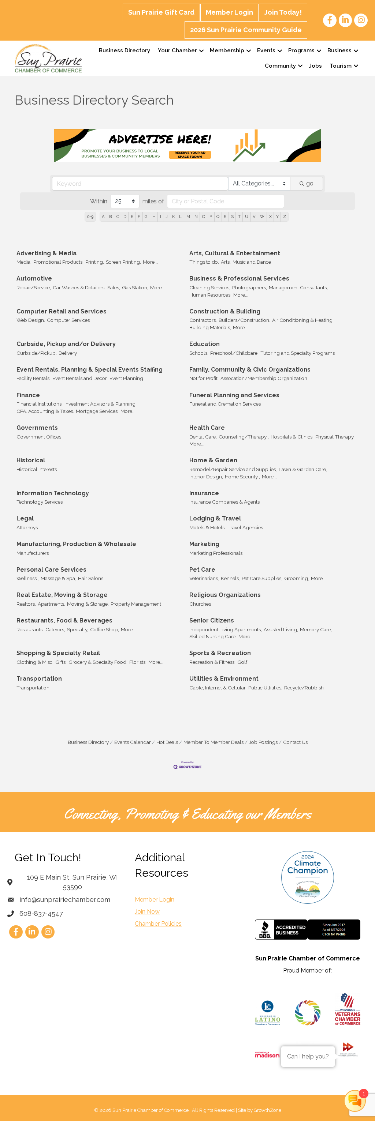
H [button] (154, 216)
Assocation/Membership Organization (263, 378)
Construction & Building (224, 311)
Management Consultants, (298, 287)
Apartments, (51, 604)
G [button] (146, 216)
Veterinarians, (204, 578)
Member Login (229, 12)
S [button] (232, 216)
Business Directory (124, 50)
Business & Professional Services (239, 278)
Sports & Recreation (220, 653)
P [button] (210, 216)
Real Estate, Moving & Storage (62, 594)
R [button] (225, 216)
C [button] (117, 216)
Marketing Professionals (215, 553)
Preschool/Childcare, (234, 353)
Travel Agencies (245, 527)
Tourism (341, 66)
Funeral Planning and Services (234, 395)
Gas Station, (135, 287)
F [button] (139, 216)
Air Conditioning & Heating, (303, 320)
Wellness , (27, 578)
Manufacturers (32, 553)
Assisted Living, (281, 629)
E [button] (132, 216)
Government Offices (38, 437)
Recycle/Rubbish (304, 688)
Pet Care (202, 569)
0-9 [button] (90, 216)
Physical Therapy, (334, 437)
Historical (30, 460)
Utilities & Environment (224, 678)
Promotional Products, (58, 262)
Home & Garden (213, 460)
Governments (37, 427)
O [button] (203, 216)
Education (204, 344)
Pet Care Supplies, (262, 578)
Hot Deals (167, 742)
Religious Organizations (225, 594)
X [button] (270, 216)
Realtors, (26, 604)
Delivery (68, 353)
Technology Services (39, 502)
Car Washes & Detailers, (79, 287)
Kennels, (230, 578)
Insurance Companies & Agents (224, 502)
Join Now (147, 911)
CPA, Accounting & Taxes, (45, 411)
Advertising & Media (46, 253)
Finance (28, 395)
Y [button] (277, 216)
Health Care (207, 427)
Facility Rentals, (33, 378)
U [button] (246, 216)
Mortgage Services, (97, 411)
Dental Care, (203, 437)
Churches (200, 604)
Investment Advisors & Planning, (100, 404)
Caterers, (55, 629)
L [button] (180, 216)
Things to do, (204, 262)
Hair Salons (90, 578)
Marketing (204, 544)
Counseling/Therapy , (244, 437)
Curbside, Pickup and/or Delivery (66, 344)
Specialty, (77, 629)
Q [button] (217, 216)
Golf (242, 662)
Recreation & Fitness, (212, 662)
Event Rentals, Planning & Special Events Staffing (89, 369)
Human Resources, (210, 295)
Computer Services (68, 320)
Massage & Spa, (58, 578)
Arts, (226, 262)
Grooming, (296, 578)
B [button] (110, 216)
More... (150, 262)
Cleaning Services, (209, 287)
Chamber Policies (158, 923)
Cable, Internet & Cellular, (217, 688)
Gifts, (61, 662)
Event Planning (126, 378)
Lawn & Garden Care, (303, 469)
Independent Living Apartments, (225, 629)
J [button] (167, 216)
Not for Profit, (204, 378)
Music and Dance (252, 262)
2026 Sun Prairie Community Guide (246, 30)
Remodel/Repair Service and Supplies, (233, 469)
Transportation (39, 678)
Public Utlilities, (265, 688)
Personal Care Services (51, 569)
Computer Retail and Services (61, 311)
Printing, (94, 262)
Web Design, (30, 320)
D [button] (124, 216)
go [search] (309, 183)
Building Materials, (210, 327)
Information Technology (52, 493)
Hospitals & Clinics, (292, 437)
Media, (23, 262)
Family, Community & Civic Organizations (250, 369)
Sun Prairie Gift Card (161, 12)
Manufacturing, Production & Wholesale (76, 544)
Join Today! (283, 12)
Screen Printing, (123, 262)
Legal (25, 518)
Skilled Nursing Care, (213, 636)
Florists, (137, 662)
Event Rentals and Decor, (80, 378)
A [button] (103, 216)
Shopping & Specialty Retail (58, 653)
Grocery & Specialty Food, (97, 662)
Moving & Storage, (88, 604)
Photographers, (249, 287)
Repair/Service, (33, 287)
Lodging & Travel (215, 518)
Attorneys (27, 527)
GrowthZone (267, 1110)
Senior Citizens (211, 620)
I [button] (160, 216)
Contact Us (295, 742)
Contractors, (203, 320)
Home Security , (242, 476)
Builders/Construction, (244, 320)
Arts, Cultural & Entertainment (234, 253)
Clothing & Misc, (34, 662)
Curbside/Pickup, (36, 353)
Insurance (204, 493)
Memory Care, (316, 629)
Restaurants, (30, 629)
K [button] (173, 216)
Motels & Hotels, (207, 527)
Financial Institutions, (39, 404)
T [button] (239, 216)
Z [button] (284, 216)
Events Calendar (132, 742)
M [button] (188, 216)
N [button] (196, 216)
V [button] (254, 216)
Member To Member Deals (213, 742)
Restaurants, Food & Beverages (64, 620)
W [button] (262, 216)
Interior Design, (206, 476)
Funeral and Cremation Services (225, 404)
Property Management (136, 604)
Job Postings (263, 742)
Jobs (315, 66)
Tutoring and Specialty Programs (297, 353)
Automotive (34, 278)
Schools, (198, 353)
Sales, (113, 287)
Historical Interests (36, 469)
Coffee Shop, (104, 629)
